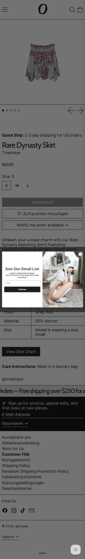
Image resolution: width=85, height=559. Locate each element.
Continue (22, 289)
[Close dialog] (80, 254)
